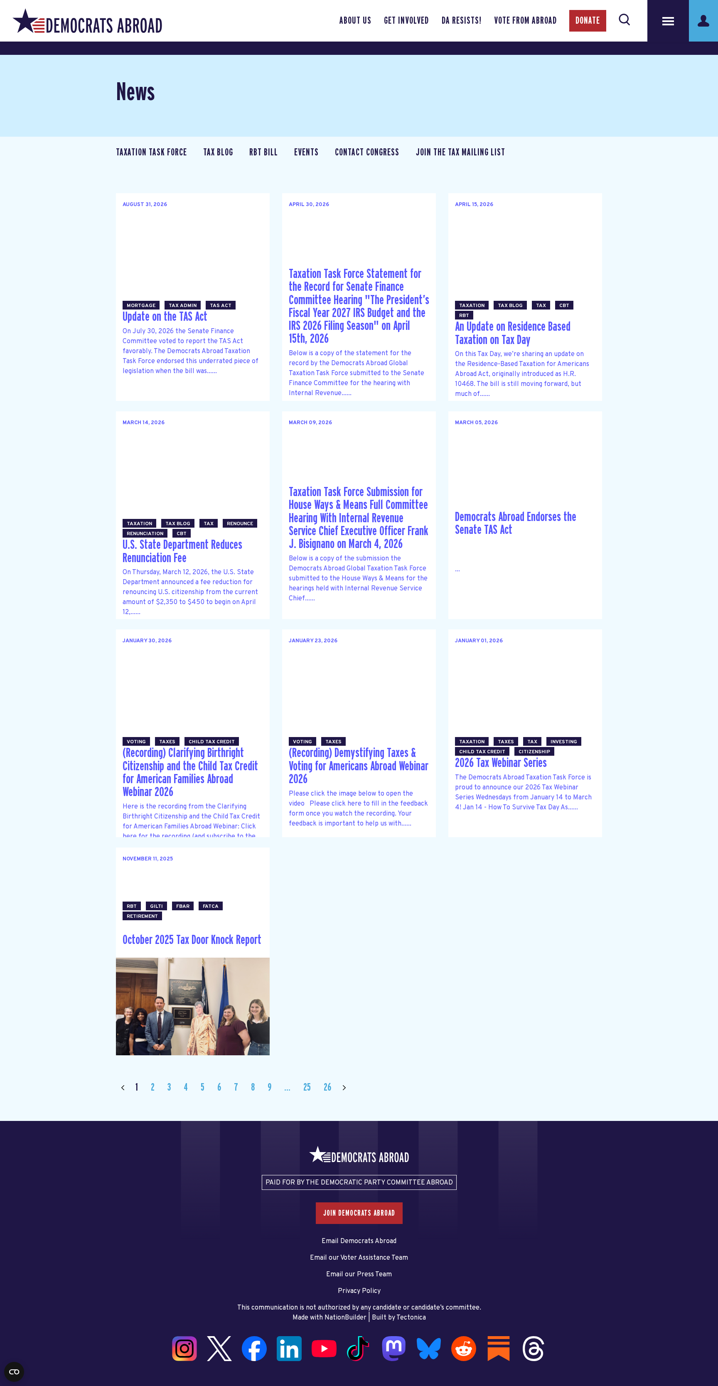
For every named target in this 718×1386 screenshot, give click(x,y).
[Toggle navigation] (668, 21)
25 (307, 1087)
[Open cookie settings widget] (14, 1372)
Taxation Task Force (151, 152)
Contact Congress (367, 152)
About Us (355, 21)
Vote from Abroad (525, 21)
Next (344, 1087)
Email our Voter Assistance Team (359, 1258)
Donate (587, 21)
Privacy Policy (359, 1291)
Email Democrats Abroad (359, 1241)
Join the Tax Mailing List (460, 152)
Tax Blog (218, 152)
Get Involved (406, 21)
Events (306, 152)
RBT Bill (263, 152)
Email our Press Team (359, 1274)
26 (327, 1087)
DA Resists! (462, 21)
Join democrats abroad (359, 1213)
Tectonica (411, 1318)
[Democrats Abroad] (87, 20)
